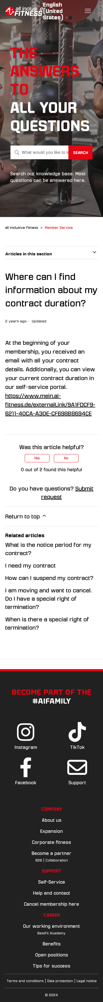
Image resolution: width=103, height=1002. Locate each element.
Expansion (51, 831)
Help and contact (51, 893)
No (66, 458)
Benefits (52, 944)
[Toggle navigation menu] (88, 11)
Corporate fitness (51, 842)
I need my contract (30, 565)
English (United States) (54, 11)
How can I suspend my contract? (49, 578)
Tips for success (51, 966)
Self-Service (51, 882)
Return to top (23, 516)
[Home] (24, 11)
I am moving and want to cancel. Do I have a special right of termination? (48, 598)
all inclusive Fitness (21, 228)
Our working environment (51, 926)
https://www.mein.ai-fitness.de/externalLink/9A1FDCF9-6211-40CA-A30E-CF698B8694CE (50, 405)
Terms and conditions (25, 981)
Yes (37, 458)
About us (52, 820)
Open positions (51, 955)
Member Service (59, 228)
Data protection (60, 981)
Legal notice (87, 981)
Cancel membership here (51, 904)
